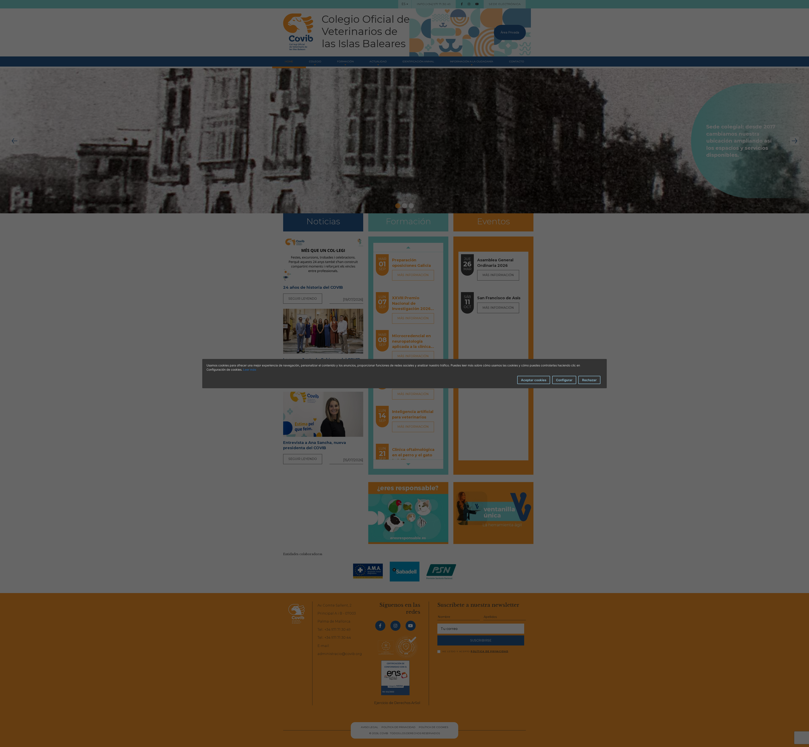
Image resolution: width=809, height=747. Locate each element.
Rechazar (589, 380)
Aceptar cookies (533, 380)
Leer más (249, 369)
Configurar (564, 380)
